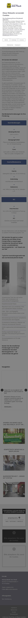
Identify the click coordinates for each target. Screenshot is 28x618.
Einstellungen (14, 39)
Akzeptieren (22, 39)
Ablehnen (6, 39)
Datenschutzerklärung (8, 34)
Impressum (17, 45)
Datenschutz (10, 45)
